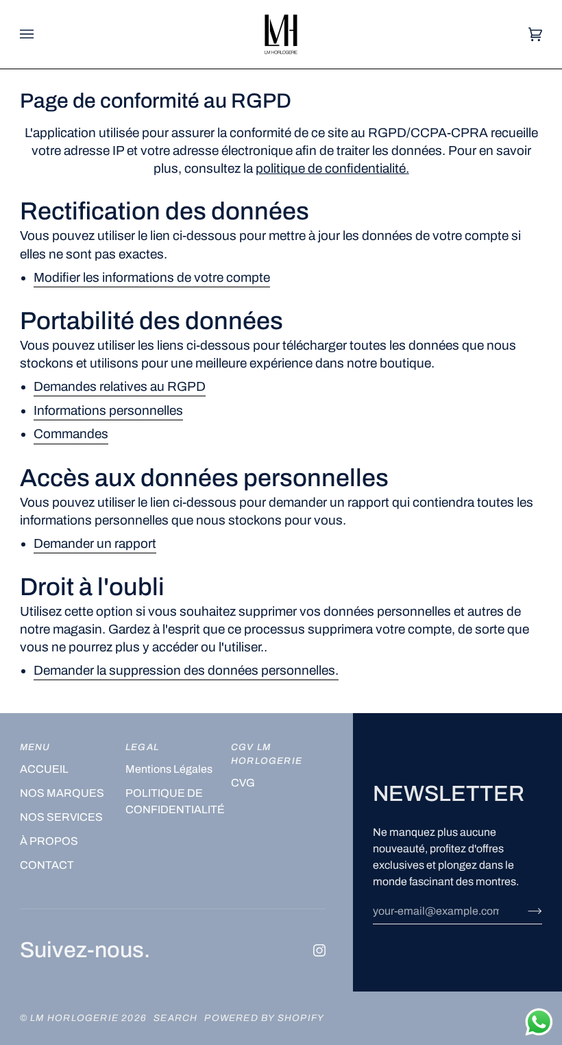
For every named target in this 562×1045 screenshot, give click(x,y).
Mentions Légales (168, 769)
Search (175, 1018)
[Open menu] (40, 34)
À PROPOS (49, 841)
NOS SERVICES (61, 817)
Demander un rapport (95, 543)
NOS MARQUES (62, 793)
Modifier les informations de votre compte (152, 277)
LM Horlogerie (75, 1018)
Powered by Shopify (264, 1018)
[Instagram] (319, 950)
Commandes (71, 434)
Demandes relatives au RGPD (120, 386)
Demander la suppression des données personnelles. (186, 671)
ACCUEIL (44, 769)
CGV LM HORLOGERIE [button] (266, 754)
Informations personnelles (108, 410)
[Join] (524, 911)
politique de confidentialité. (332, 169)
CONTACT (47, 865)
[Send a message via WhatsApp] (539, 1022)
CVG (243, 783)
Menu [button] (35, 747)
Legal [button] (142, 747)
